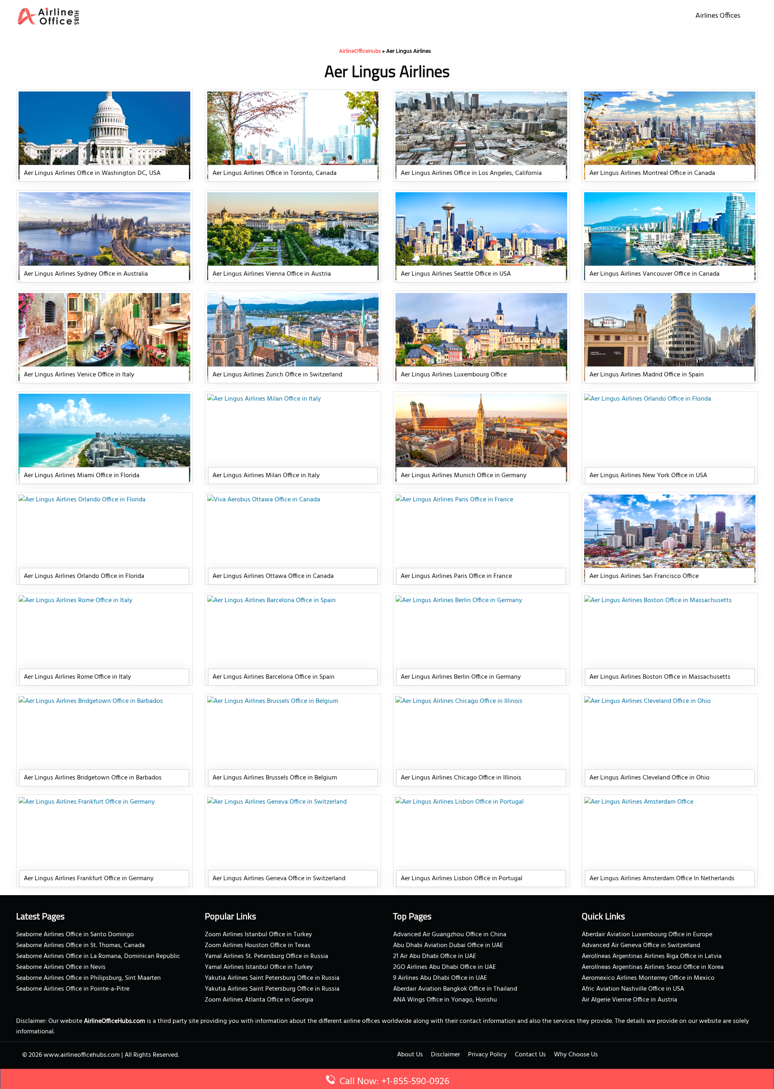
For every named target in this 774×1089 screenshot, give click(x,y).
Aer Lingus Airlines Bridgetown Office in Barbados (93, 778)
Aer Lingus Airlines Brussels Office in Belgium (274, 778)
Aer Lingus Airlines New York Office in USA (648, 475)
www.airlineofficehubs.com (82, 1055)
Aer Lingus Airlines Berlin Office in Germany (461, 677)
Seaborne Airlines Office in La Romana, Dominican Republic (98, 956)
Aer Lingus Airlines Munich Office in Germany (463, 475)
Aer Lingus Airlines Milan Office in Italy (266, 475)
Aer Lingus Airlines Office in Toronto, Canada (274, 173)
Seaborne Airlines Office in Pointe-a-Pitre (72, 989)
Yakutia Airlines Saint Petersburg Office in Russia (272, 978)
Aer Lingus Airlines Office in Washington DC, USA (92, 173)
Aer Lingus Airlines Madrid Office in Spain (646, 375)
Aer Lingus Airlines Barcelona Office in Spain (273, 677)
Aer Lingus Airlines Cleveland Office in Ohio (649, 778)
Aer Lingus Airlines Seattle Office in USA (456, 274)
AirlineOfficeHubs (360, 51)
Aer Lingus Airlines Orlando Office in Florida (84, 576)
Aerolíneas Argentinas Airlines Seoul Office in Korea (653, 967)
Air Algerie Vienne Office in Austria (629, 1000)
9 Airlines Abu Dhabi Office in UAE (440, 978)
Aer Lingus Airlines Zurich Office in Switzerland (277, 375)
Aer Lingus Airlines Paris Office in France (456, 576)
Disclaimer (445, 1055)
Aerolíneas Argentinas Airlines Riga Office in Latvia (652, 956)
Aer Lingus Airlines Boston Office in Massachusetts (659, 677)
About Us (410, 1055)
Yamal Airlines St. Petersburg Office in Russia (266, 956)
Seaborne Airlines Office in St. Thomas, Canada (80, 945)
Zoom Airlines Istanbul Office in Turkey (258, 934)
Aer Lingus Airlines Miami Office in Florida (81, 475)
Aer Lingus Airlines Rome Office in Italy (77, 677)
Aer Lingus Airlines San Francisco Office (644, 576)
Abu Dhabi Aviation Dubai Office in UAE (448, 945)
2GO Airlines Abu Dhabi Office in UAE (444, 967)
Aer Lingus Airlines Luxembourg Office (454, 375)
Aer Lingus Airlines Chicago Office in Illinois (461, 778)
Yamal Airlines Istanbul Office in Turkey (259, 967)
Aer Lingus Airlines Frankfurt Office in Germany (89, 878)
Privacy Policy (487, 1055)
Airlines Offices (717, 16)
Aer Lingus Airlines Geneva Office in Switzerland (278, 878)
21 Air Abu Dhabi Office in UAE (434, 956)
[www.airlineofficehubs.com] (48, 16)
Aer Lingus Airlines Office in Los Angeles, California (471, 173)
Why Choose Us (576, 1055)
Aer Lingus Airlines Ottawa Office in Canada (273, 576)
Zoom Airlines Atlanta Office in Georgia (259, 1000)
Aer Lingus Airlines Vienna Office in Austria (271, 274)
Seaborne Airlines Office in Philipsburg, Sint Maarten (88, 978)
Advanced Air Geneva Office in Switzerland (641, 945)
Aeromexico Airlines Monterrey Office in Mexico (648, 978)
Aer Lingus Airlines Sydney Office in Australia (86, 274)
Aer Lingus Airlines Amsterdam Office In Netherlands (661, 878)
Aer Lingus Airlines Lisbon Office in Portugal (461, 878)
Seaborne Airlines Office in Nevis (61, 967)
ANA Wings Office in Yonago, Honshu (445, 1000)
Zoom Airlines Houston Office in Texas (257, 945)
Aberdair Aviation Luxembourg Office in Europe (647, 934)
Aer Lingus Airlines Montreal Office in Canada (652, 173)
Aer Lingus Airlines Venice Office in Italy (79, 375)
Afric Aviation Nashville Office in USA (633, 989)
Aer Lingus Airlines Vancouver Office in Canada (654, 274)
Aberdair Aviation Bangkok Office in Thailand (455, 989)
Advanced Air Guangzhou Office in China (449, 934)
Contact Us (530, 1055)
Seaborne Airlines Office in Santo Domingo (75, 934)
